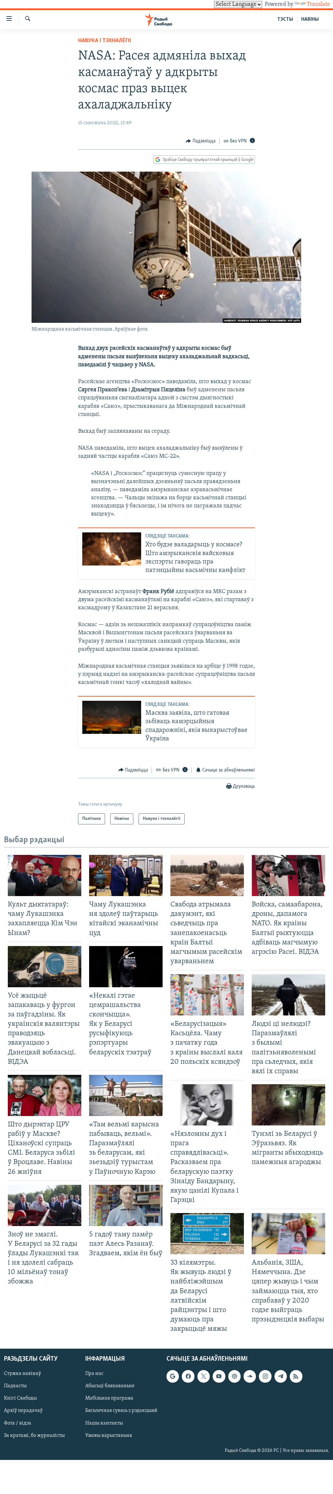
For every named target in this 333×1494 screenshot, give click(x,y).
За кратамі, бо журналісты (34, 1435)
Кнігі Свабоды (20, 1398)
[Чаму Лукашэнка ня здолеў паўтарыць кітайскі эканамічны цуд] (126, 875)
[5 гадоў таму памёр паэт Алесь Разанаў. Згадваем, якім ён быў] (126, 1205)
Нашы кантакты (104, 1423)
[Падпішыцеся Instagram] (265, 1376)
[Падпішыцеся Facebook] (188, 1376)
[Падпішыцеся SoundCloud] (250, 1376)
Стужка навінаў (22, 1374)
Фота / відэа (17, 1423)
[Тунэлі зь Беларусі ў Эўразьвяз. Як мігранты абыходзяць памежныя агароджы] (288, 1104)
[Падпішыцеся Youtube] (219, 1376)
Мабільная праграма (109, 1398)
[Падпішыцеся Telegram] (280, 1376)
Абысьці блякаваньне (110, 1386)
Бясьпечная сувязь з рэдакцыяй (121, 1411)
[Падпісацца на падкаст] (234, 1376)
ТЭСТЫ (285, 19)
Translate (318, 4)
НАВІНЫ (310, 19)
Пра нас (94, 1374)
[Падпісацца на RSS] (296, 1376)
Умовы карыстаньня (108, 1435)
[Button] (201, 141)
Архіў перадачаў (23, 1411)
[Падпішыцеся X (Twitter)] (203, 1376)
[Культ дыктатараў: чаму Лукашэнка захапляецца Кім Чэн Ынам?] (44, 875)
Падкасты (15, 1386)
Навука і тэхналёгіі (104, 41)
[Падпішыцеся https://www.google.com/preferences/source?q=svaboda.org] (172, 1376)
